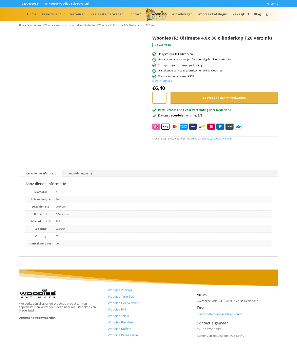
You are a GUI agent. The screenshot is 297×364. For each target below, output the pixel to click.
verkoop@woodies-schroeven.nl (219, 314)
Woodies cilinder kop (84, 25)
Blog (257, 14)
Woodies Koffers (120, 329)
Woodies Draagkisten (123, 335)
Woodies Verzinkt (120, 290)
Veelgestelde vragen (107, 14)
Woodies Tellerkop (121, 296)
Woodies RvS (117, 309)
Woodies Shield (118, 316)
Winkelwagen (182, 14)
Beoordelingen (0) (80, 173)
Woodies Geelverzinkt (123, 303)
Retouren (77, 14)
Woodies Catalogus (213, 14)
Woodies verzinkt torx (57, 25)
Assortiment (51, 14)
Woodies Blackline (120, 322)
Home (31, 14)
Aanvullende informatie (40, 173)
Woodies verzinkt (222, 138)
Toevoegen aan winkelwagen (224, 98)
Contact (134, 14)
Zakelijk (239, 14)
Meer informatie (162, 80)
